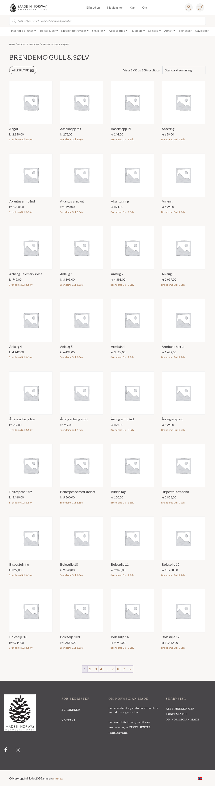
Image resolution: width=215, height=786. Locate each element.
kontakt (69, 720)
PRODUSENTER (140, 727)
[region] (107, 725)
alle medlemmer (180, 708)
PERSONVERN (118, 732)
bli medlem (71, 709)
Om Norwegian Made (182, 719)
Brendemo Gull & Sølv (21, 139)
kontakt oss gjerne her (123, 712)
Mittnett (58, 778)
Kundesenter (177, 714)
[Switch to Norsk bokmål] (200, 778)
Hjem (12, 44)
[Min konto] (188, 7)
